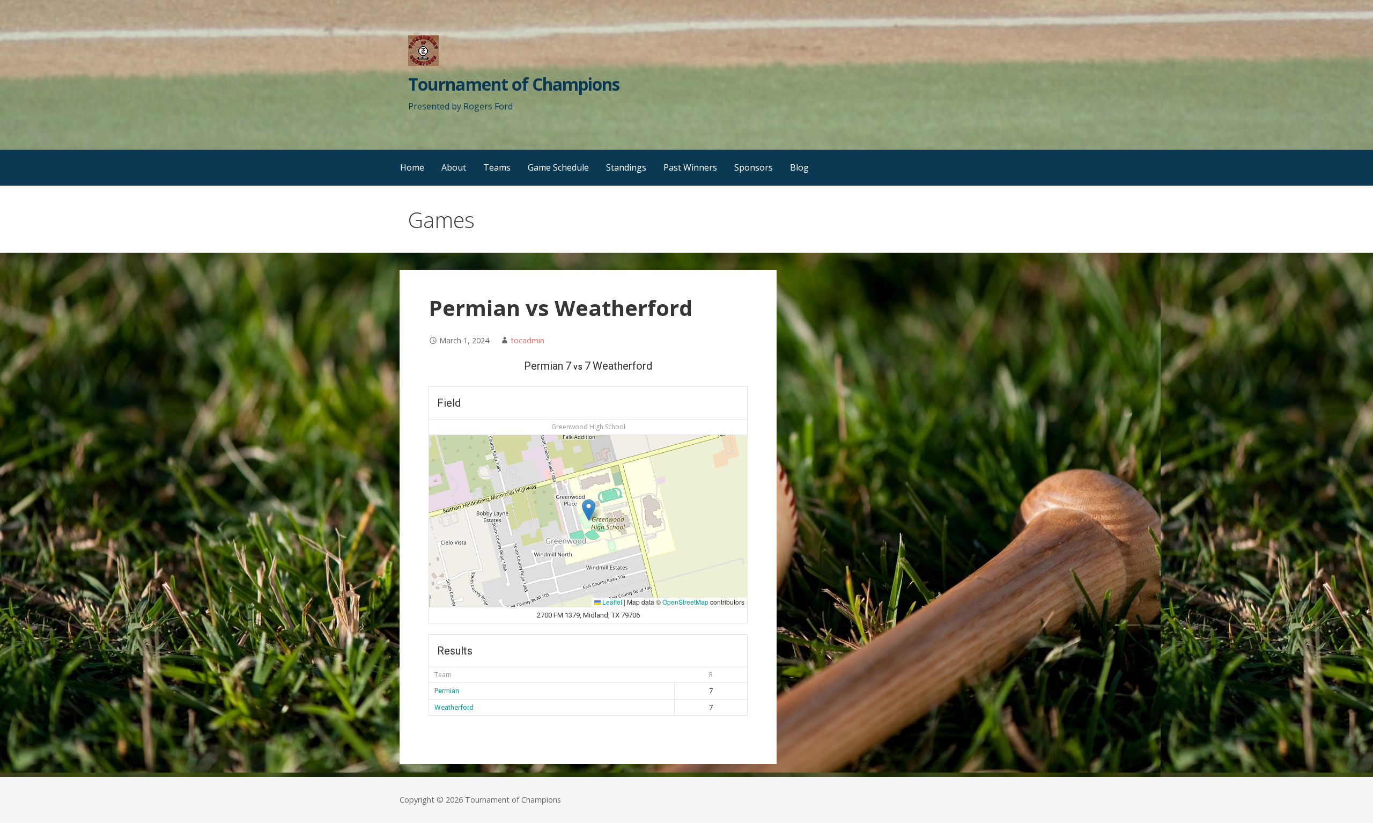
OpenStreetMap (685, 601)
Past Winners (690, 167)
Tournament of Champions (513, 83)
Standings (626, 167)
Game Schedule (558, 167)
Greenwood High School (588, 426)
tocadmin (527, 340)
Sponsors (753, 167)
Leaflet (611, 601)
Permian (446, 691)
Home (412, 167)
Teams (497, 167)
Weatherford (454, 707)
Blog (799, 167)
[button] (588, 510)
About (453, 167)
